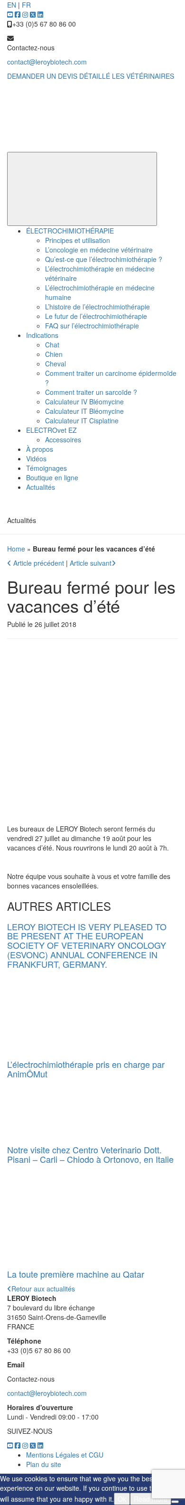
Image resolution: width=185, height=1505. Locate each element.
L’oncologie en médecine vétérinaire (99, 249)
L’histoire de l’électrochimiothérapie (97, 306)
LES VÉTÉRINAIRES (143, 76)
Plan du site (43, 1464)
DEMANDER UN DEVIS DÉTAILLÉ (58, 76)
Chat (52, 344)
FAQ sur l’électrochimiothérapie (92, 325)
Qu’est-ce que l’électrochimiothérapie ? (103, 259)
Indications (42, 335)
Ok (122, 1499)
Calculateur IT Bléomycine (84, 411)
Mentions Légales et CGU (64, 1454)
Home (16, 548)
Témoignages (46, 468)
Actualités (40, 487)
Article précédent (38, 563)
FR (26, 4)
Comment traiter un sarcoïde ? (91, 392)
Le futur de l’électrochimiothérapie (96, 316)
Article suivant (90, 563)
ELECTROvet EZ (51, 430)
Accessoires (63, 439)
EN (11, 4)
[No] (175, 1501)
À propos (39, 449)
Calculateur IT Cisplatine (82, 420)
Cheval (55, 363)
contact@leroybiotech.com (47, 61)
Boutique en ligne (52, 477)
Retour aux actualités (43, 1288)
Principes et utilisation (77, 240)
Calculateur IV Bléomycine (84, 401)
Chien (54, 354)
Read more (150, 1499)
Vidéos (36, 458)
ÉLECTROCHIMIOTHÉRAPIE (70, 230)
